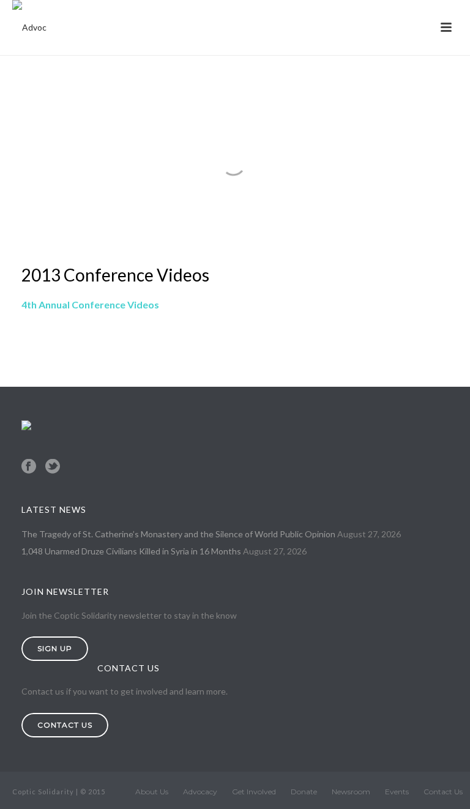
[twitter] (52, 467)
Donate (304, 791)
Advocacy (200, 791)
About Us (151, 791)
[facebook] (28, 467)
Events (397, 791)
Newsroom (351, 791)
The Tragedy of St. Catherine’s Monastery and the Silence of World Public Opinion (178, 534)
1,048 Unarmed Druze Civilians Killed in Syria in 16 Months (131, 551)
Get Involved (254, 791)
